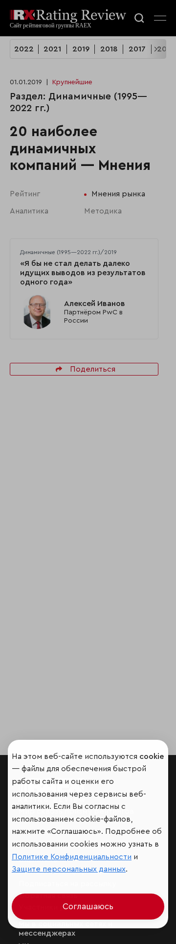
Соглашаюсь (88, 906)
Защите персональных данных (69, 869)
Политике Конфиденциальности (72, 857)
